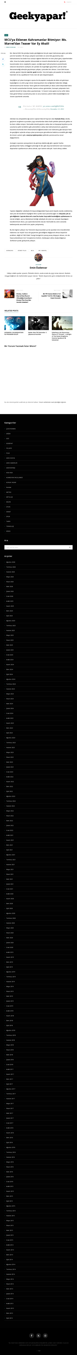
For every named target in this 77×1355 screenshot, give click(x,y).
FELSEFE (9, 448)
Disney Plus (22, 250)
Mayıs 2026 (10, 577)
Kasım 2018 (10, 1016)
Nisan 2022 (10, 816)
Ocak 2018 (9, 1064)
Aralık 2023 (9, 718)
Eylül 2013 (9, 1318)
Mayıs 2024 (10, 694)
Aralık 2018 (9, 1011)
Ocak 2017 (9, 1123)
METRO (8, 492)
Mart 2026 (9, 586)
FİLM (8, 453)
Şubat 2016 (10, 1177)
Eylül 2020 (9, 908)
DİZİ (6, 35)
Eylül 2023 (9, 733)
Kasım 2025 (10, 606)
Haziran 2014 (10, 1274)
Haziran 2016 (10, 1157)
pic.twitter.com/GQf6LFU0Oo (53, 106)
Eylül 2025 (9, 616)
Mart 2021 (9, 879)
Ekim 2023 (9, 728)
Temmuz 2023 (11, 743)
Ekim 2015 (9, 1196)
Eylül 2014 (9, 1259)
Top (39, 1351)
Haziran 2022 (10, 806)
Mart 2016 (9, 1172)
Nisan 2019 (10, 991)
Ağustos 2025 (10, 621)
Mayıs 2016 (10, 1162)
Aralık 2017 (9, 1069)
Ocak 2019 (9, 1006)
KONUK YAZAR (11, 482)
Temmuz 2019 (11, 977)
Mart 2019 (9, 996)
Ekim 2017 (9, 1079)
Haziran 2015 (10, 1216)
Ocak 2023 (9, 772)
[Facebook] (3, 59)
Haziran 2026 (10, 572)
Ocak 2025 (9, 655)
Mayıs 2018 (10, 1045)
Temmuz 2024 (11, 684)
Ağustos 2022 (10, 796)
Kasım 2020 (10, 899)
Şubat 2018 (10, 1060)
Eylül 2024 (9, 674)
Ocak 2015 (9, 1240)
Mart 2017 (9, 1113)
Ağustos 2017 (10, 1089)
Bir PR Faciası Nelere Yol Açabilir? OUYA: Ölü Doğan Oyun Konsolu (51, 296)
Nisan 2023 (10, 757)
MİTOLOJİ (9, 497)
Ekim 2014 (9, 1255)
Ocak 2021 (9, 889)
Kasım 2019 (10, 957)
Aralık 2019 (9, 952)
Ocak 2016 (9, 1181)
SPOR (8, 516)
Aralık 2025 (9, 601)
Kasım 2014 (10, 1250)
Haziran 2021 (10, 864)
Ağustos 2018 (10, 1030)
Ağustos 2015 (10, 1206)
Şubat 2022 (10, 825)
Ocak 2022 (9, 830)
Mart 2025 (9, 645)
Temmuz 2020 (11, 918)
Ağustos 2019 (10, 972)
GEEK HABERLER (11, 463)
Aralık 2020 (9, 894)
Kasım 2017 (10, 1074)
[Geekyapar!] (38, 16)
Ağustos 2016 (10, 1147)
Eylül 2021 (9, 850)
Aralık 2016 (9, 1128)
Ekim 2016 (9, 1138)
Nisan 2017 (10, 1108)
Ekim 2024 (9, 669)
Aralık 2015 (9, 1186)
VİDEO (8, 531)
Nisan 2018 (10, 1050)
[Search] (64, 2)
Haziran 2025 (10, 630)
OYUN (8, 507)
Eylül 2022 (9, 791)
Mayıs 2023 (10, 752)
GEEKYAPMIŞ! (10, 468)
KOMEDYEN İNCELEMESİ (14, 477)
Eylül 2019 (9, 967)
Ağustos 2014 (10, 1264)
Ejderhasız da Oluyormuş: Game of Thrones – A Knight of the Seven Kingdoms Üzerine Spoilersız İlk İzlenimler (61, 336)
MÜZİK (8, 502)
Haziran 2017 (10, 1099)
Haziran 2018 (10, 1040)
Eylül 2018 (9, 1025)
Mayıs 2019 (10, 986)
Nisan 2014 (10, 1284)
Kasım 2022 (10, 781)
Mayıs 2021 (10, 869)
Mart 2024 (9, 704)
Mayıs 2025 (10, 635)
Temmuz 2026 (11, 567)
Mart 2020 (9, 938)
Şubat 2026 (10, 591)
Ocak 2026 (9, 596)
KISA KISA (9, 473)
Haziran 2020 (10, 923)
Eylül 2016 (9, 1142)
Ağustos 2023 (10, 738)
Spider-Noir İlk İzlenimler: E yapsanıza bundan (37, 333)
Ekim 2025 (9, 611)
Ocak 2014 (9, 1299)
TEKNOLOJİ (10, 526)
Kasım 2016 (10, 1133)
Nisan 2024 (10, 699)
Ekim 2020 (9, 903)
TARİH (8, 521)
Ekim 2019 (9, 962)
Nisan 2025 (10, 640)
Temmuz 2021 (11, 860)
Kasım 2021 (10, 840)
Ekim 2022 (9, 786)
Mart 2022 (9, 821)
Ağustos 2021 (10, 855)
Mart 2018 (9, 1055)
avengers (9, 250)
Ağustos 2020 (10, 913)
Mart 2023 (9, 762)
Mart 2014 (9, 1289)
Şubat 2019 (10, 1001)
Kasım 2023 (10, 723)
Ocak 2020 (9, 947)
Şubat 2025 (10, 650)
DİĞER (8, 434)
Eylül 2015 (9, 1201)
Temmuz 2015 (11, 1211)
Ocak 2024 (9, 713)
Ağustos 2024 (10, 679)
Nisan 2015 (10, 1225)
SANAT (8, 512)
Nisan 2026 (10, 582)
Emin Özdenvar (11, 47)
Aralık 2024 (9, 660)
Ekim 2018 (9, 1020)
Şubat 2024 (10, 708)
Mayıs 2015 (10, 1220)
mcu (32, 250)
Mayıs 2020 (10, 928)
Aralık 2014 (9, 1245)
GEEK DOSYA (10, 458)
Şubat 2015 (10, 1235)
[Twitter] (3, 64)
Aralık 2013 (9, 1303)
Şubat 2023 (10, 767)
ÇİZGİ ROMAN (11, 429)
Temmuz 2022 (11, 801)
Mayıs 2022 (10, 811)
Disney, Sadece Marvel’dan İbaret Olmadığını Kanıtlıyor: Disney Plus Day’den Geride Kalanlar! (24, 298)
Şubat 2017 (10, 1118)
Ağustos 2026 (10, 562)
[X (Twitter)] (38, 1335)
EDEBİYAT (9, 443)
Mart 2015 (9, 1230)
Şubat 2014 (10, 1294)
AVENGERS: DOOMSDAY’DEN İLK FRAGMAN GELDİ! (13, 333)
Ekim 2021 (9, 845)
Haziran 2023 (10, 747)
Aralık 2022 (9, 777)
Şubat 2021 (10, 884)
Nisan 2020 (10, 933)
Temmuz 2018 (11, 1035)
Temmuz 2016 (11, 1152)
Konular (8, 487)
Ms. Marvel (43, 250)
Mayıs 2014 (10, 1279)
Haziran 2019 (10, 981)
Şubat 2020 (10, 943)
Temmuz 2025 (11, 625)
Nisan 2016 (10, 1167)
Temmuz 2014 (11, 1269)
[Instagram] (45, 1335)
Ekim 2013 (9, 1313)
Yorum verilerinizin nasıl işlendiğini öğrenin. (52, 402)
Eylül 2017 (9, 1084)
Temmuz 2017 (11, 1094)
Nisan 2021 (10, 874)
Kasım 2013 (10, 1308)
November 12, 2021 (57, 109)
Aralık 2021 (9, 835)
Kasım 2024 (10, 664)
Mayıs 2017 (10, 1103)
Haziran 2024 (10, 689)
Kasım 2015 (10, 1191)
